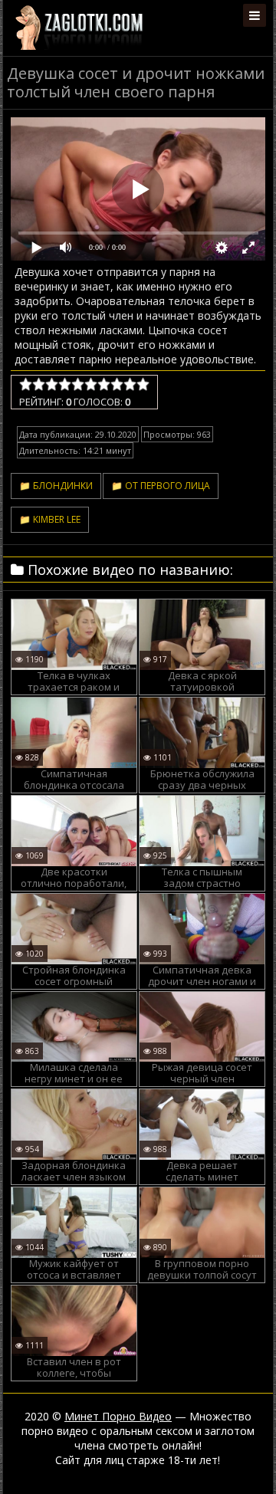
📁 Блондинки (56, 485)
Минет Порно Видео (118, 1416)
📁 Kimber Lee (49, 519)
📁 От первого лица (160, 485)
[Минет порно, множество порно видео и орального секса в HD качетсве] (79, 27)
